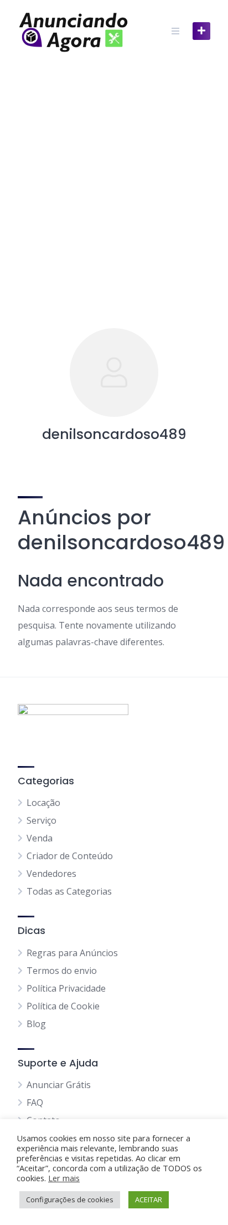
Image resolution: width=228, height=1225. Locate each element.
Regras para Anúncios (72, 953)
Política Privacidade (66, 988)
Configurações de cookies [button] (69, 1199)
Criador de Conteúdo (70, 856)
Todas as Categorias (69, 891)
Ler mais (64, 1178)
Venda (40, 838)
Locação (43, 803)
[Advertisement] (114, 182)
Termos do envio (62, 970)
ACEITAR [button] (148, 1199)
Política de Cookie (63, 1006)
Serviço (41, 820)
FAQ (35, 1102)
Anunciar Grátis (59, 1085)
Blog (36, 1024)
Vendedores (51, 873)
